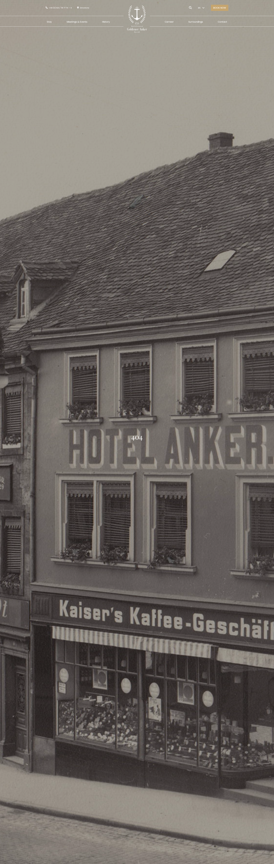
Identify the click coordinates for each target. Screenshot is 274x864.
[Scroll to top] (266, 846)
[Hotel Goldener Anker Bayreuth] (135, 22)
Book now (219, 7)
